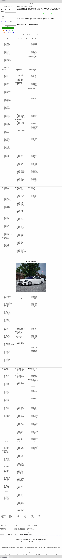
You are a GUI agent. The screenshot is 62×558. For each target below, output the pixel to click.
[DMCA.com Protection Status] (10, 557)
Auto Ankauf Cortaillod (3, 557)
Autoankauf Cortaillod (3, 0)
